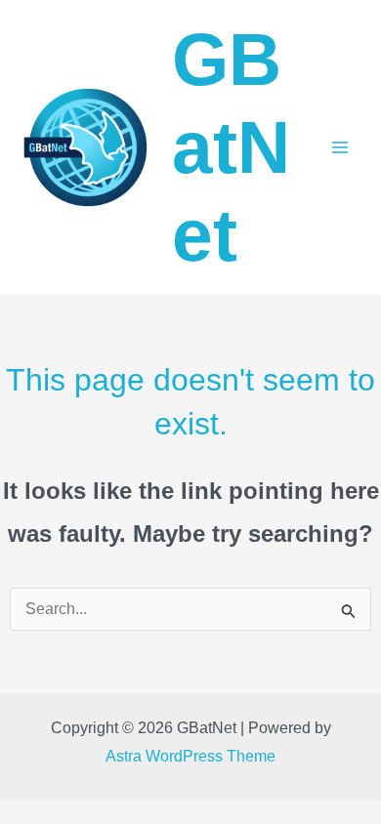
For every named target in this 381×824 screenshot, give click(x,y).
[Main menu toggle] (339, 147)
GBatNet (231, 147)
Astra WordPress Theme (190, 756)
